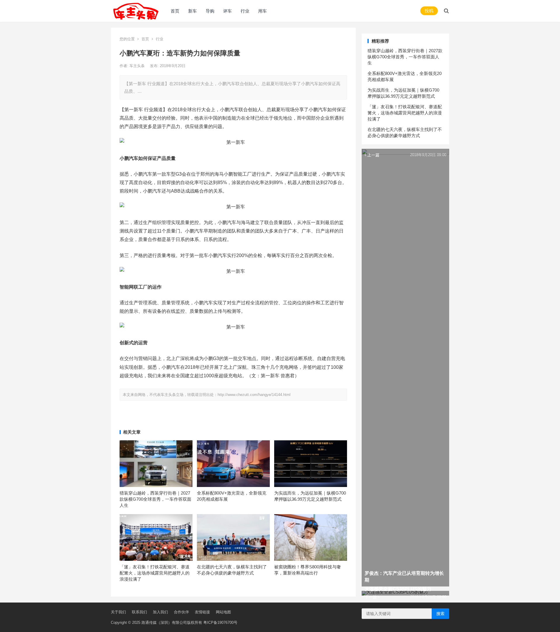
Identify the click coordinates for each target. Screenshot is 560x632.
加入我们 (160, 612)
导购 (210, 10)
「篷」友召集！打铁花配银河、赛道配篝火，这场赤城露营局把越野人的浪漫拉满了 (155, 573)
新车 (192, 10)
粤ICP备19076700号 (220, 622)
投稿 (429, 10)
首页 (175, 10)
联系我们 (139, 612)
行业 (245, 10)
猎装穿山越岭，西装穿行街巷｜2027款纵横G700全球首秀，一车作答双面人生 (155, 499)
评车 (227, 10)
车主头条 (138, 66)
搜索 (440, 613)
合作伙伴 (181, 612)
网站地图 (223, 612)
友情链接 (202, 612)
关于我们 (118, 612)
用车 (262, 10)
